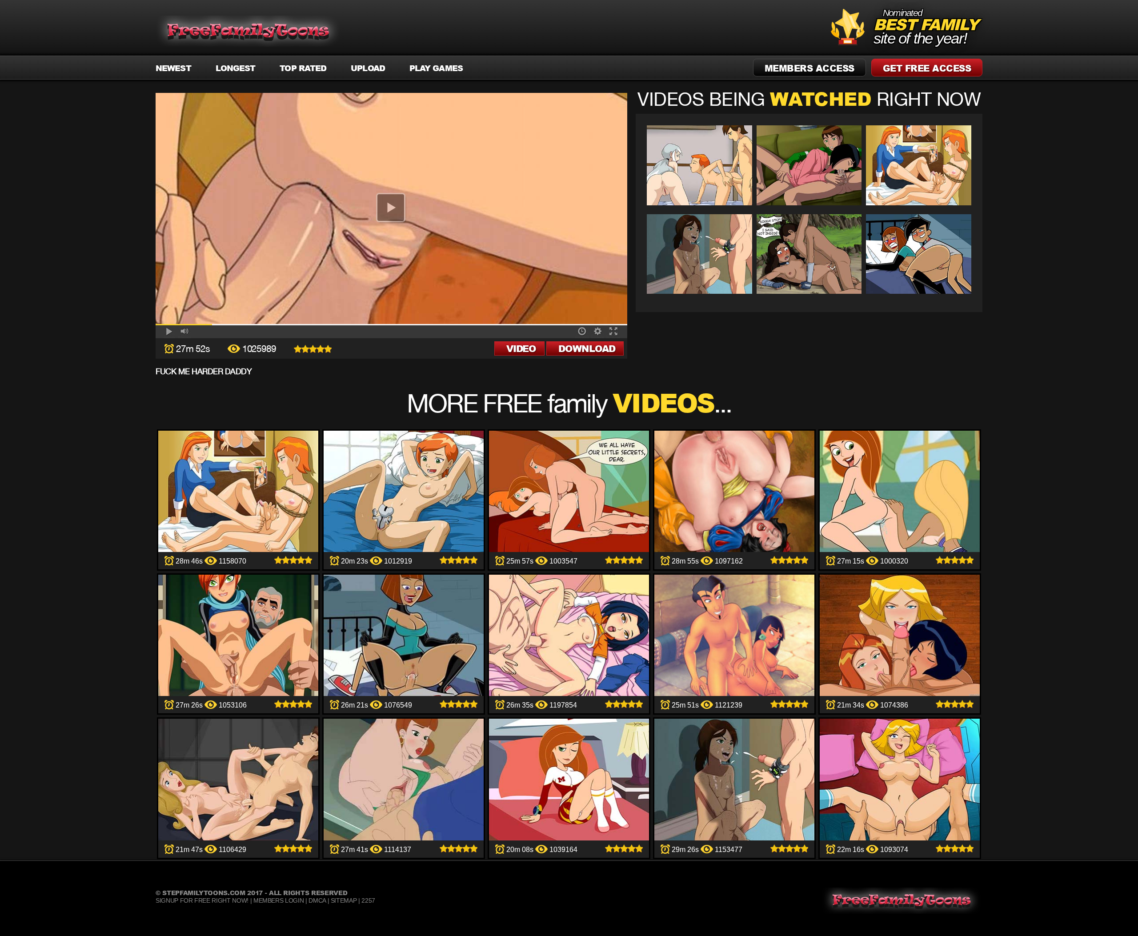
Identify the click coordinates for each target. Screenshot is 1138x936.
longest (236, 68)
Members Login (278, 900)
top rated (303, 68)
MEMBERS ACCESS (809, 68)
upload (368, 68)
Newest (173, 68)
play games (436, 68)
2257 (368, 900)
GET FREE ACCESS (927, 68)
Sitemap (344, 900)
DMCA (317, 900)
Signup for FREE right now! (202, 900)
